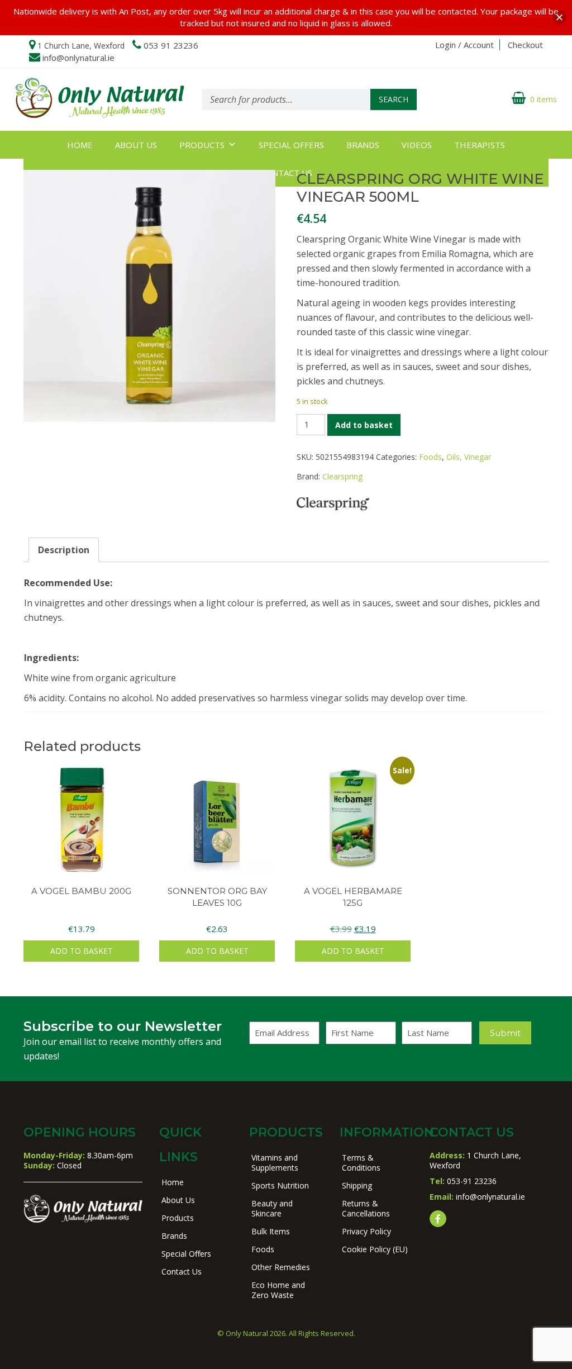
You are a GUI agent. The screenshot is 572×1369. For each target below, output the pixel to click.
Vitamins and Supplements (274, 1162)
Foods (430, 456)
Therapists (479, 144)
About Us (136, 144)
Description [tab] (63, 550)
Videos (417, 144)
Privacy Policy (366, 1231)
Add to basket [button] (81, 950)
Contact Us (181, 1271)
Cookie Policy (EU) (375, 1249)
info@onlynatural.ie (78, 57)
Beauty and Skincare (272, 1208)
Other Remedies (280, 1267)
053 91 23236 (171, 45)
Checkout (525, 44)
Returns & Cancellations (366, 1208)
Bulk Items (270, 1231)
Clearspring (342, 476)
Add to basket (364, 425)
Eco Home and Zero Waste (278, 1290)
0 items (543, 99)
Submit (505, 1033)
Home (80, 144)
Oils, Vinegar (468, 456)
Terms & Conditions (361, 1162)
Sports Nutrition (280, 1185)
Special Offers (291, 144)
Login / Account (464, 44)
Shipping (357, 1185)
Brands (362, 144)
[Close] (559, 18)
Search (393, 99)
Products (202, 144)
